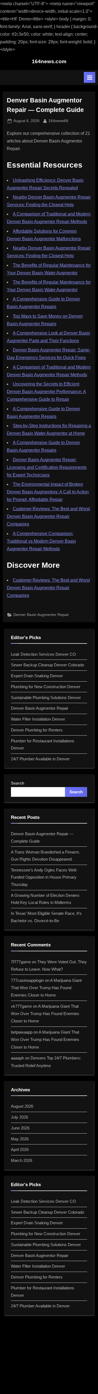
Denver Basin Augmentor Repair (41, 615)
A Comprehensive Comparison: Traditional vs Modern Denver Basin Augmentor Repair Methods (41, 541)
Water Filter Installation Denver (38, 719)
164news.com (49, 61)
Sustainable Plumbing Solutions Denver (46, 697)
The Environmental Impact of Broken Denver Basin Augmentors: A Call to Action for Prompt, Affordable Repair (48, 492)
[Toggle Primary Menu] (89, 77)
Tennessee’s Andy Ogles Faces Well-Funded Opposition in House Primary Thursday (44, 877)
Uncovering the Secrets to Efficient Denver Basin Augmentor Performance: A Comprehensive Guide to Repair (46, 392)
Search (17, 783)
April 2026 (20, 1149)
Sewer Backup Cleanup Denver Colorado (47, 665)
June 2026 (20, 1128)
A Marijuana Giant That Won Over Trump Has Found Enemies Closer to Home (46, 988)
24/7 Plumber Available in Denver (40, 759)
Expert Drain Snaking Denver (37, 675)
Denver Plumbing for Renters (37, 730)
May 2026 (20, 1139)
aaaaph (17, 1058)
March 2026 (21, 1160)
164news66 (58, 121)
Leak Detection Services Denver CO (43, 654)
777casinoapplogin (27, 980)
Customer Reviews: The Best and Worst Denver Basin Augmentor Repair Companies (48, 516)
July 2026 (19, 1117)
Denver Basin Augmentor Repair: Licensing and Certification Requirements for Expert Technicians (47, 467)
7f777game (21, 961)
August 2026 (22, 1106)
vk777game (21, 1006)
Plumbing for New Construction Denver (45, 686)
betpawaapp (21, 1032)
